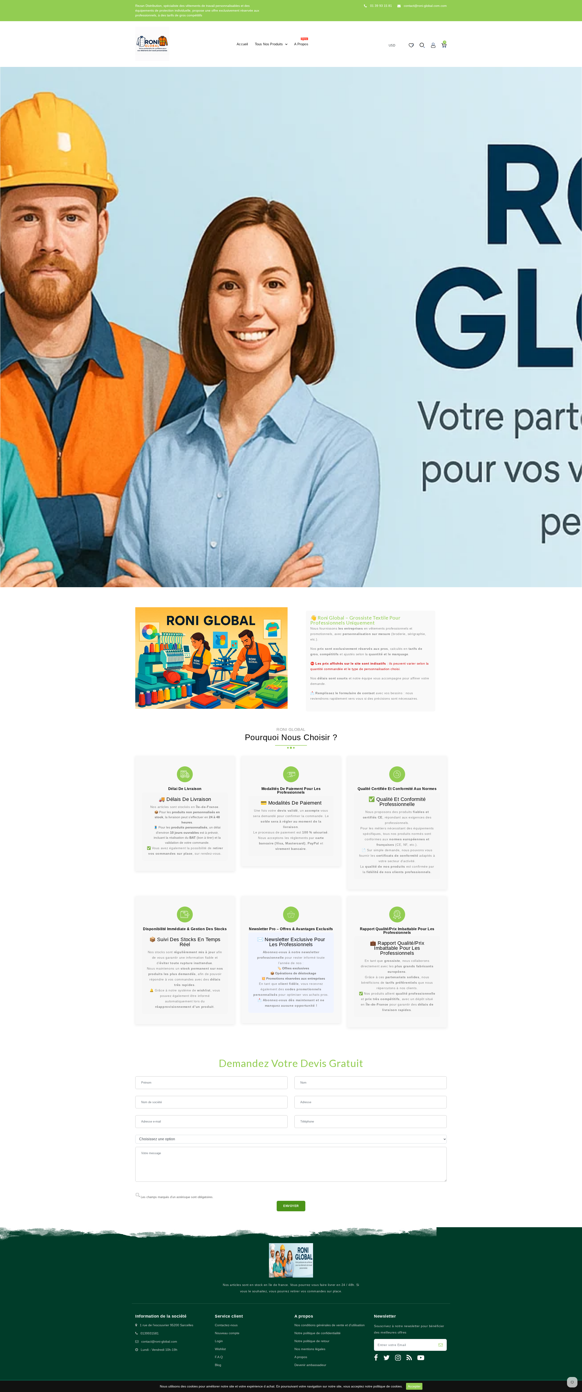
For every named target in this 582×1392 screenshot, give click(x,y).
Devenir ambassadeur (310, 1365)
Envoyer (291, 1206)
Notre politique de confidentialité (317, 1333)
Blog (218, 1365)
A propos (300, 1357)
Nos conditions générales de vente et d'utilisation (329, 1325)
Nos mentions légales (309, 1349)
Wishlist (220, 1349)
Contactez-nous (226, 1325)
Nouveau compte (227, 1333)
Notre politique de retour (311, 1341)
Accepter (414, 1386)
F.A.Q (219, 1357)
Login (219, 1341)
